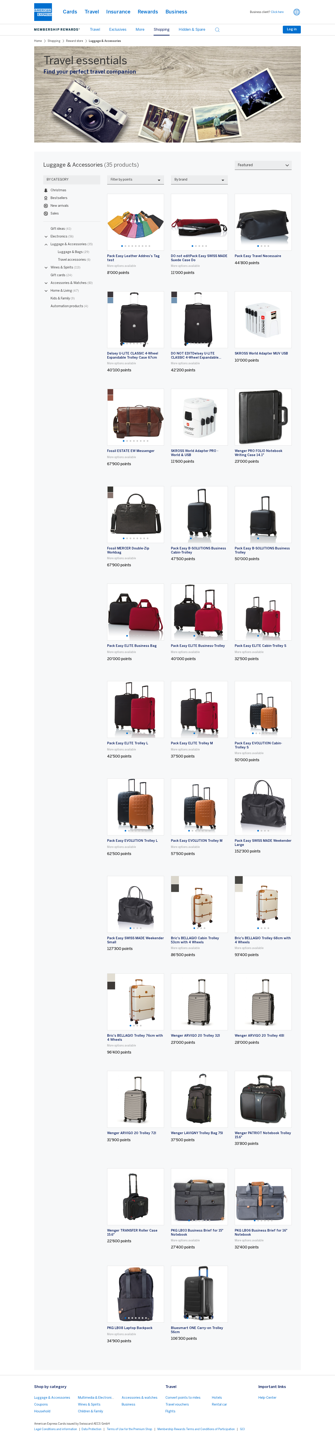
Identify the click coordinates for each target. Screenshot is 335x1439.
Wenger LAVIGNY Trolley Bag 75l (197, 1133)
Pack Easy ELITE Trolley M (192, 743)
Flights (170, 1411)
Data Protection (91, 1429)
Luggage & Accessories (72, 244)
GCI (242, 1429)
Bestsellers (59, 198)
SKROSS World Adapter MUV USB (261, 353)
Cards (70, 12)
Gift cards (61, 275)
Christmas (58, 190)
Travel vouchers (177, 1404)
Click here (277, 12)
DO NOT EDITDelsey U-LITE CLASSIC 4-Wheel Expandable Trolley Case (195, 357)
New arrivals (60, 205)
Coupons (41, 1404)
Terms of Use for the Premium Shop (129, 1429)
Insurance (118, 12)
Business (176, 12)
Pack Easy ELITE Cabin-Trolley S (260, 646)
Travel (92, 12)
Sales (55, 213)
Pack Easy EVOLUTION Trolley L (132, 840)
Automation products (69, 306)
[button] (297, 12)
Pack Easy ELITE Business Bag (132, 646)
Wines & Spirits (65, 267)
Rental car (219, 1404)
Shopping (54, 41)
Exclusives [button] (117, 29)
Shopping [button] (162, 29)
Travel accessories (74, 259)
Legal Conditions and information (55, 1429)
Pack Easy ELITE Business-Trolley (198, 646)
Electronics (62, 236)
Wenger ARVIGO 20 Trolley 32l (195, 1035)
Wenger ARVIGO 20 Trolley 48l (259, 1035)
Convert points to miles (183, 1397)
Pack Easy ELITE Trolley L (127, 743)
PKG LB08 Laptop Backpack (129, 1328)
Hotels (217, 1397)
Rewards (148, 12)
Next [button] (157, 222)
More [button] (140, 29)
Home (38, 41)
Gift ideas (61, 228)
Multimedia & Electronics (96, 1397)
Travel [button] (95, 29)
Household (42, 1411)
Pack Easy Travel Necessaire (258, 256)
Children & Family (90, 1411)
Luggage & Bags (73, 252)
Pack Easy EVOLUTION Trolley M (196, 840)
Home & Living (65, 290)
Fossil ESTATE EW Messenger (131, 451)
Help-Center (267, 1397)
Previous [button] (113, 222)
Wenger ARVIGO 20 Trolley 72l (131, 1133)
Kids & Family (63, 298)
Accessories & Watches (72, 283)
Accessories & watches (139, 1397)
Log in (292, 29)
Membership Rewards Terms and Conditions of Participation (196, 1429)
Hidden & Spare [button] (192, 29)
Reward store (74, 41)
